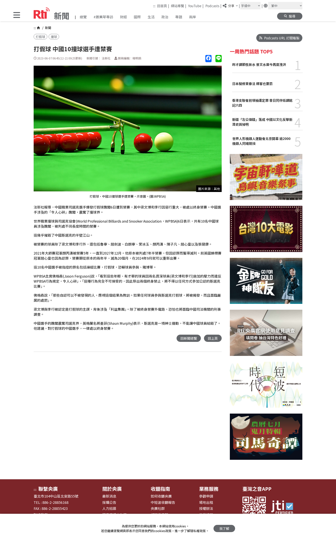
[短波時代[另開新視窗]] (266, 388)
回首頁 (163, 5)
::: (154, 5)
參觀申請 (206, 496)
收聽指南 (160, 488)
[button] (17, 15)
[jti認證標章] (284, 508)
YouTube (196, 5)
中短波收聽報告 (163, 502)
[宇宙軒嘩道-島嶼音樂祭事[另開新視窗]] (266, 180)
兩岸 (192, 16)
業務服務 (209, 488)
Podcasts (213, 5)
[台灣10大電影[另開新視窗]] (266, 232)
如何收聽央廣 (161, 496)
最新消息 (109, 496)
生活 (151, 16)
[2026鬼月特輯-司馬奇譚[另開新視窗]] (266, 440)
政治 (164, 16)
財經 (123, 16)
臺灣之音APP (256, 488)
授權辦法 (206, 508)
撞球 (54, 36)
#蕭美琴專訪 (103, 16)
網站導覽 (178, 5)
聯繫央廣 (48, 488)
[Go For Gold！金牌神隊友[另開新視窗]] (266, 284)
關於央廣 (112, 488)
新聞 (47, 27)
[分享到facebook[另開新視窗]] (208, 58)
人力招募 (109, 508)
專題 (178, 16)
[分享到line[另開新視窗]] (218, 58)
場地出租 (206, 502)
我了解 (224, 528)
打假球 (40, 36)
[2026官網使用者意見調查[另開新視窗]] (266, 336)
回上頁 (213, 338)
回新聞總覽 (188, 338)
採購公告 (109, 502)
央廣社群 (158, 508)
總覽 (83, 16)
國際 (137, 16)
